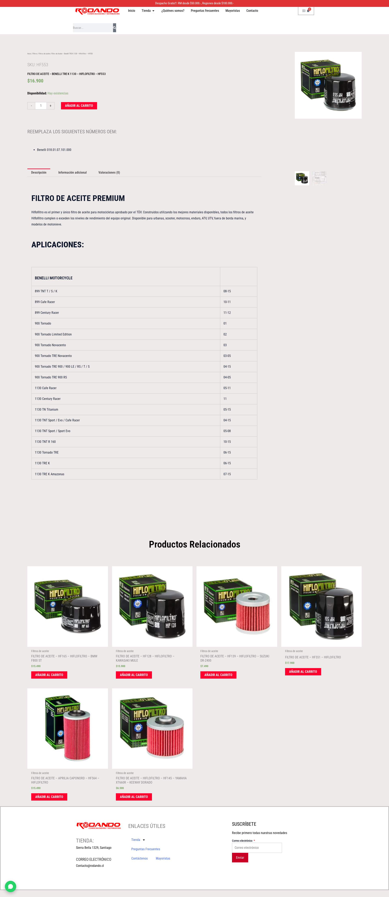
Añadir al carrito (79, 106)
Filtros (35, 54)
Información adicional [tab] (72, 172)
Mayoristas (163, 858)
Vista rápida (68, 643)
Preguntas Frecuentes (145, 849)
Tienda (135, 840)
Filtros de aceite (44, 54)
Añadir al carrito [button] (49, 675)
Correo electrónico (242, 840)
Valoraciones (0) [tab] (109, 172)
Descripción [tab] (38, 172)
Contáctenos (139, 858)
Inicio (29, 54)
